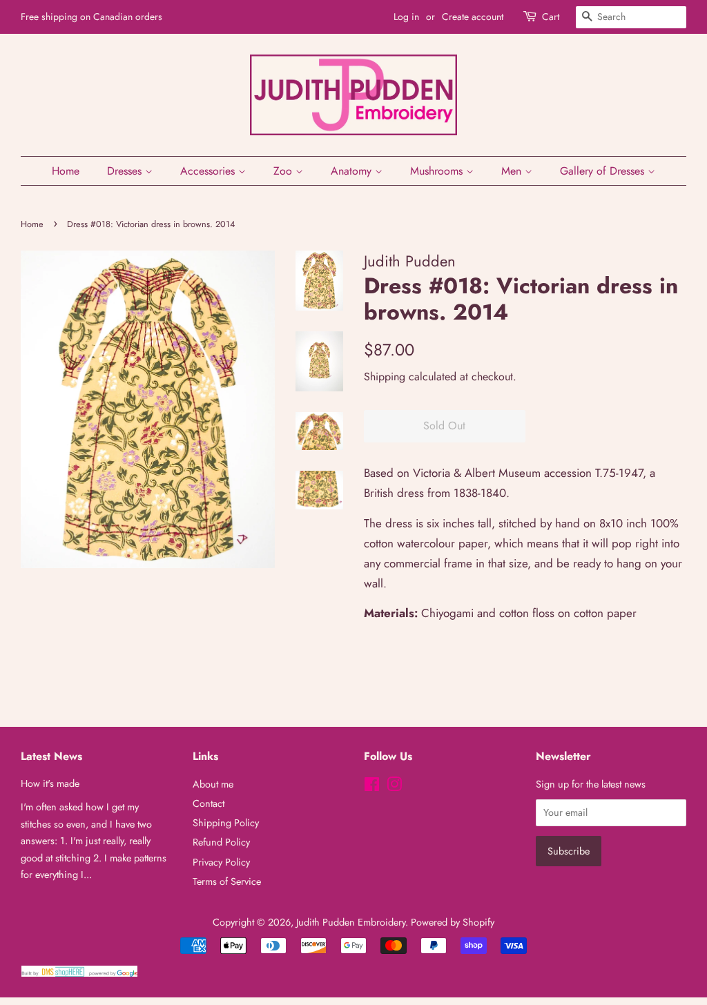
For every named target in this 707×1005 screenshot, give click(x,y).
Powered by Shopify (452, 922)
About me (213, 784)
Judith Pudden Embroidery (350, 922)
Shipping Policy (226, 823)
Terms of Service (227, 881)
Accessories (209, 171)
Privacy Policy (221, 862)
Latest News (51, 756)
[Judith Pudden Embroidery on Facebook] (372, 787)
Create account (472, 16)
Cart (550, 16)
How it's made (50, 783)
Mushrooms (438, 171)
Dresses (126, 171)
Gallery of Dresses (604, 171)
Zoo (284, 171)
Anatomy (353, 171)
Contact (208, 803)
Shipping (384, 376)
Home (65, 171)
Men (513, 171)
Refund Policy (221, 842)
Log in (406, 16)
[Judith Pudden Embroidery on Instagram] (394, 787)
